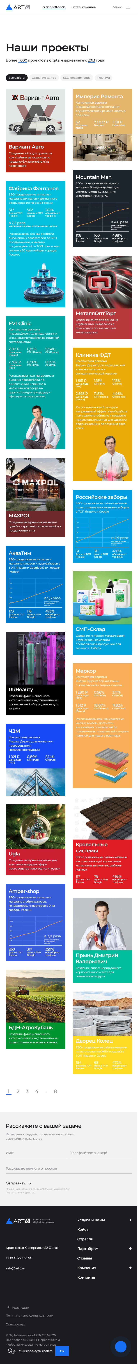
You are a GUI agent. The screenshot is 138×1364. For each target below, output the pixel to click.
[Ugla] (35, 839)
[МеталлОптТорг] (102, 297)
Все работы (16, 77)
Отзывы (84, 1258)
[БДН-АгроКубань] (35, 1009)
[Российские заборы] (102, 526)
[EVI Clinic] (35, 382)
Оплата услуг (15, 1324)
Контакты (86, 1277)
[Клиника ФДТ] (102, 414)
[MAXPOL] (35, 497)
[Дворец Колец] (102, 1033)
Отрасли (85, 1239)
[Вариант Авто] (35, 130)
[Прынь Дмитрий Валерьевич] (102, 940)
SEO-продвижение (77, 77)
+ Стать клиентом (83, 7)
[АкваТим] (35, 584)
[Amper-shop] (35, 922)
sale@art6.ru (15, 1268)
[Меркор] (102, 725)
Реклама (103, 77)
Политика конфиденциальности (29, 1315)
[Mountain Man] (102, 208)
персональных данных (20, 1192)
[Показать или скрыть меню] (119, 7)
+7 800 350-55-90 (54, 7)
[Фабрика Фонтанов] (35, 244)
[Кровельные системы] (102, 843)
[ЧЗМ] (35, 760)
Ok (62, 1351)
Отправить (16, 1183)
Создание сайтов (44, 77)
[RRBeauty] (35, 673)
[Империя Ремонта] (102, 125)
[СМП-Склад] (102, 613)
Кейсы (83, 1229)
